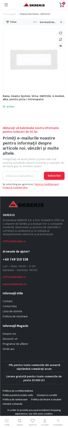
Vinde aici (8, 349)
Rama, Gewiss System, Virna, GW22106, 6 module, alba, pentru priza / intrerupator (34, 97)
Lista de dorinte (12, 311)
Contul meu (10, 306)
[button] (60, 33)
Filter (13, 22)
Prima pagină (9, 14)
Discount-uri (10, 338)
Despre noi (9, 333)
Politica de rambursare (15, 399)
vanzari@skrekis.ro (15, 284)
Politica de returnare (15, 316)
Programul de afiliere (15, 344)
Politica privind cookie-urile (18, 395)
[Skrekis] (33, 5)
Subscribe (54, 175)
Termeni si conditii (47, 395)
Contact (8, 301)
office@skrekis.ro (14, 241)
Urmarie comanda (12, 403)
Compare (60, 39)
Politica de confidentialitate (18, 390)
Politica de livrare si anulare (46, 399)
